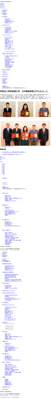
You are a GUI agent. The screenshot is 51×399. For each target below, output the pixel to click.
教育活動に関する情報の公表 (11, 274)
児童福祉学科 (8, 29)
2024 (3, 167)
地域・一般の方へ (6, 230)
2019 (3, 172)
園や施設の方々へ (9, 223)
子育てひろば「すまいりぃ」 (11, 235)
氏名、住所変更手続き (10, 212)
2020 (3, 171)
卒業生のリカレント (9, 32)
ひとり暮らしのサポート (10, 318)
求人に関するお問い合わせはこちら (13, 225)
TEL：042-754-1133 (4, 395)
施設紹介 (7, 39)
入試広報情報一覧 (6, 261)
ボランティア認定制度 (10, 238)
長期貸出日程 (8, 383)
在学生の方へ (5, 74)
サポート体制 (8, 44)
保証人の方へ (5, 76)
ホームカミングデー (9, 209)
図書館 (3, 377)
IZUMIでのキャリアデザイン (8, 290)
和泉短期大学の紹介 (6, 263)
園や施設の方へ (8, 221)
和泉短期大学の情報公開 (7, 272)
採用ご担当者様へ (6, 69)
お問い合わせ (5, 389)
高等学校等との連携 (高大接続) (12, 237)
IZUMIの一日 (8, 38)
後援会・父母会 (8, 199)
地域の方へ (4, 71)
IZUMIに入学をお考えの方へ (11, 55)
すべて (1, 161)
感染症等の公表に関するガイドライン (13, 280)
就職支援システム (9, 42)
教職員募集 (7, 244)
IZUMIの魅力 (8, 28)
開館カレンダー (8, 382)
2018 (3, 173)
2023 (3, 168)
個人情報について (6, 386)
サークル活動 (8, 47)
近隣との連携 (8, 241)
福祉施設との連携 (9, 236)
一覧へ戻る (2, 157)
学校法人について (9, 20)
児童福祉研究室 (8, 242)
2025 (3, 166)
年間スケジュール (9, 46)
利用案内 (7, 380)
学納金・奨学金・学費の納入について (13, 198)
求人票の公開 (8, 224)
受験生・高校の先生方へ (7, 53)
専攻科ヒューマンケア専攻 (11, 31)
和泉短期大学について (10, 21)
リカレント (7, 208)
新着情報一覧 (5, 86)
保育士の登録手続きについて (11, 211)
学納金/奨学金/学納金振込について (12, 298)
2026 (3, 165)
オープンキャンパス (9, 58)
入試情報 (7, 57)
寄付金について (8, 22)
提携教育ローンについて (10, 200)
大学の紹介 (4, 16)
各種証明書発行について (10, 213)
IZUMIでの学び (5, 25)
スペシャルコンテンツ (10, 51)
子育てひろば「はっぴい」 (11, 233)
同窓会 (6, 215)
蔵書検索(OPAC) (8, 384)
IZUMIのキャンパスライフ (8, 304)
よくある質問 (8, 67)
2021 (3, 170)
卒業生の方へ (5, 205)
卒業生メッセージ (9, 43)
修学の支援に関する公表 (10, 277)
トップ (3, 85)
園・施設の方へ (5, 219)
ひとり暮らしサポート (10, 48)
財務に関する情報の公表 (10, 275)
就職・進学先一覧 (9, 41)
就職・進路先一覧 (9, 310)
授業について (8, 196)
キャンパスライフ (6, 34)
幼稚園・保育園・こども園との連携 (13, 240)
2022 (3, 169)
